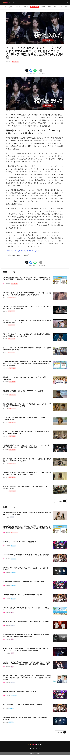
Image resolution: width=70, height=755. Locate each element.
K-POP (43, 7)
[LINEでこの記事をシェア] (35, 70)
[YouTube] (30, 748)
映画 (66, 7)
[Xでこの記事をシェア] (26, 70)
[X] (33, 748)
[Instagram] (36, 748)
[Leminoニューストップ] (7, 2)
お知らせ (11, 7)
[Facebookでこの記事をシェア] (30, 70)
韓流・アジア (34, 7)
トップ (4, 7)
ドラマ (49, 7)
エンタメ (18, 7)
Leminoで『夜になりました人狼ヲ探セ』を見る (22, 251)
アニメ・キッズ (58, 7)
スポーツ (26, 7)
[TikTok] (39, 748)
